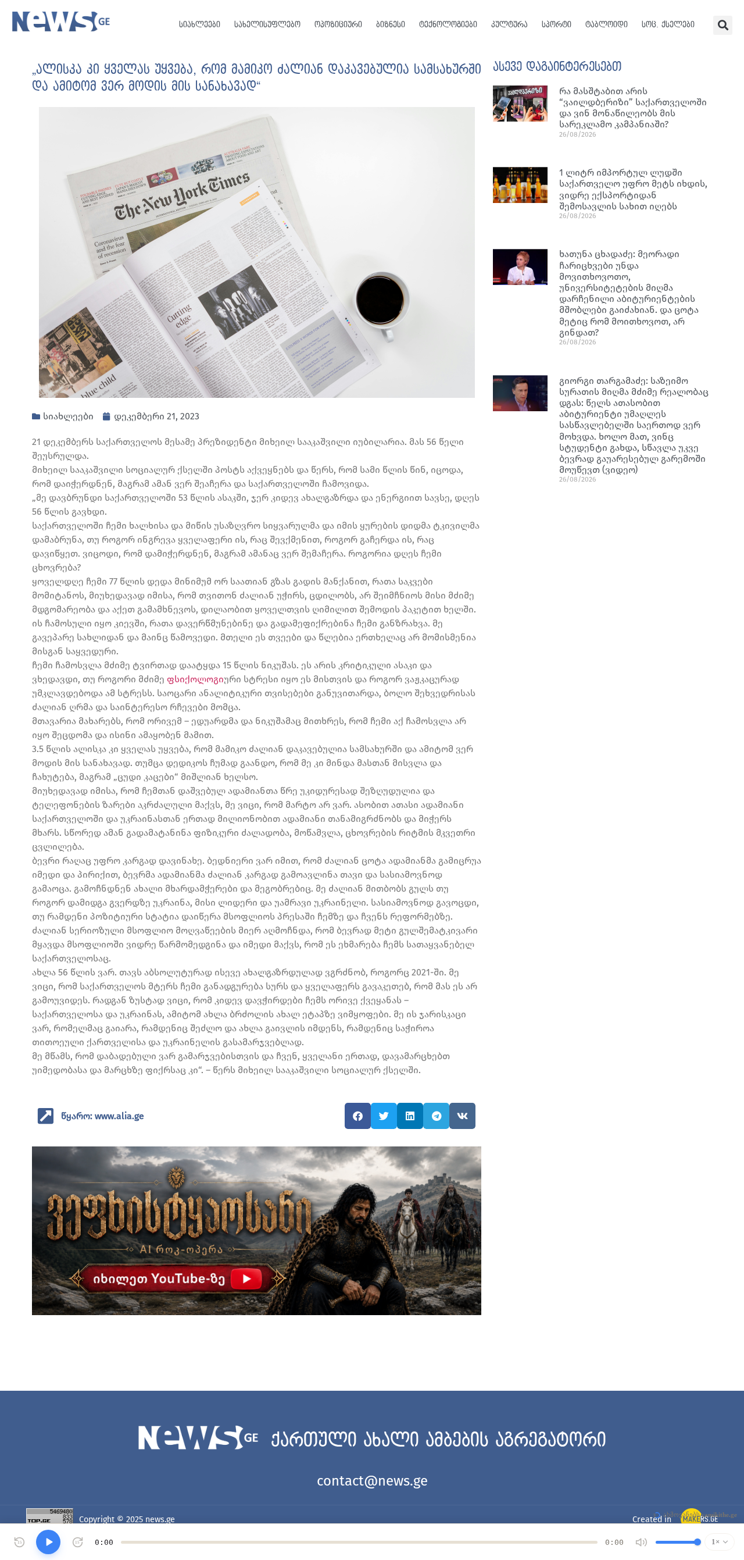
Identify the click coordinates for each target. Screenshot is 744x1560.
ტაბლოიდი (606, 24)
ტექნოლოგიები (448, 24)
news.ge (160, 1520)
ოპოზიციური (338, 24)
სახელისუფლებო (267, 24)
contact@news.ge (372, 1481)
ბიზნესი (390, 24)
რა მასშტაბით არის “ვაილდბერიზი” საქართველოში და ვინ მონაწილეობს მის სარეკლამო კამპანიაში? (633, 108)
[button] (722, 25)
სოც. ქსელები (668, 24)
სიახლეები (199, 24)
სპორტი (556, 24)
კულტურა (509, 24)
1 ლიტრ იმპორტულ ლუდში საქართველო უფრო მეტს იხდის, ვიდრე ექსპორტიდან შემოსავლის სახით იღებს (633, 189)
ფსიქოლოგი (195, 679)
